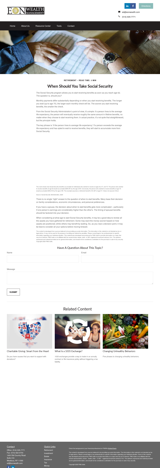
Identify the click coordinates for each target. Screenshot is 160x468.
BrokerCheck (112, 448)
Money (47, 465)
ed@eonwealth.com (15, 463)
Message (11, 269)
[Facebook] (133, 6)
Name (9, 252)
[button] (12, 26)
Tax (45, 462)
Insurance (48, 459)
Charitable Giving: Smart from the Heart (28, 351)
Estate (46, 456)
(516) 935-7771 (18, 450)
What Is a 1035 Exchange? (68, 351)
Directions (146, 5)
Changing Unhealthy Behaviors (119, 351)
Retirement (48, 450)
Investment (48, 453)
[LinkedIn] (127, 6)
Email (83, 252)
